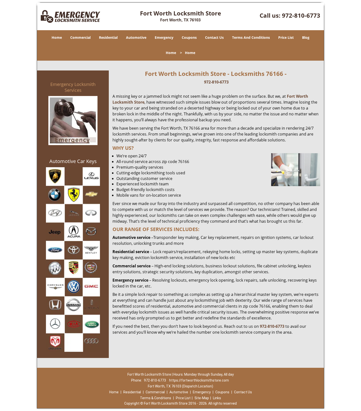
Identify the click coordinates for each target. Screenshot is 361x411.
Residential (108, 37)
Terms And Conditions (251, 37)
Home (57, 37)
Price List (286, 37)
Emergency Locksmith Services (73, 87)
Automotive (136, 37)
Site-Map (201, 398)
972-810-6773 (301, 15)
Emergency (164, 37)
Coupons (189, 37)
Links (217, 398)
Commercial (80, 37)
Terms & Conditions (155, 398)
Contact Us (214, 37)
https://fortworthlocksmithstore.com (199, 380)
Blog (305, 37)
